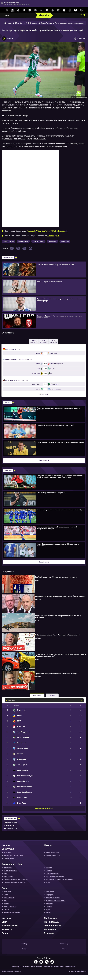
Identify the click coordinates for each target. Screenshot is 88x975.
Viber (38, 231)
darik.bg (38, 599)
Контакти (7, 929)
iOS (57, 236)
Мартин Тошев (23, 241)
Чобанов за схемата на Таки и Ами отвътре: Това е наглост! (57, 635)
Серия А (49, 870)
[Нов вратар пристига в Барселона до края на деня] (43, 431)
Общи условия (52, 925)
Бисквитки (50, 929)
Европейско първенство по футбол (59, 879)
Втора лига (52, 241)
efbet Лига (7, 852)
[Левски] (12, 10)
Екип (4, 922)
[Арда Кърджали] (30, 10)
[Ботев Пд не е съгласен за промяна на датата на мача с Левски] (43, 448)
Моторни (49, 903)
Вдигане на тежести (53, 897)
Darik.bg (24, 944)
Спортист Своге (38, 241)
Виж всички (43, 394)
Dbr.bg (64, 949)
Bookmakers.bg (9, 825)
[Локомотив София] (81, 10)
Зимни (6, 903)
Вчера (33, 341)
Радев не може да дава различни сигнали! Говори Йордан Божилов (60, 596)
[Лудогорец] (7, 10)
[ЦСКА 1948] (24, 10)
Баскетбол (50, 892)
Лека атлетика (9, 897)
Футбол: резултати (10, 828)
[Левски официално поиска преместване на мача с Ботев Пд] (43, 516)
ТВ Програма (51, 922)
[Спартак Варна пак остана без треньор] (43, 498)
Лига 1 (6, 873)
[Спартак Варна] (47, 10)
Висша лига (8, 867)
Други (48, 882)
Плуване (49, 906)
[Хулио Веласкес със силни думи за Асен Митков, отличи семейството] (43, 550)
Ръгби (48, 912)
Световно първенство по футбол (16, 879)
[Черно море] (58, 10)
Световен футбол (12, 864)
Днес (43, 341)
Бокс (5, 900)
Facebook (31, 231)
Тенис (6, 895)
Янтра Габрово (46, 23)
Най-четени (8, 470)
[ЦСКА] (18, 10)
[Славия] (52, 10)
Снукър (6, 909)
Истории (6, 918)
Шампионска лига (18, 360)
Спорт (5, 888)
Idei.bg (24, 949)
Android (50, 236)
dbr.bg (37, 580)
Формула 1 (50, 895)
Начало (9, 23)
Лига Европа (8, 876)
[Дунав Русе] (70, 10)
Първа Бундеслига (10, 870)
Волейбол (7, 892)
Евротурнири (9, 858)
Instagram (62, 231)
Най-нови (7, 403)
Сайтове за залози (10, 823)
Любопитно (50, 918)
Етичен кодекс (10, 925)
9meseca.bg (64, 944)
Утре (53, 341)
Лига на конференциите (55, 876)
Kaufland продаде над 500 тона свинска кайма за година (56, 577)
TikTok (53, 231)
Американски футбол (12, 912)
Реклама (49, 933)
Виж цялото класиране (43, 808)
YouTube (46, 231)
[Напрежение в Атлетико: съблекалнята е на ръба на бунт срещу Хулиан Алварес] (43, 533)
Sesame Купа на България (13, 855)
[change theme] (84, 15)
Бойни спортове (10, 906)
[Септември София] (41, 10)
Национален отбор (53, 855)
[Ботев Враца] (64, 10)
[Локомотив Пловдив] (75, 10)
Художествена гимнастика (55, 900)
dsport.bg (10, 38)
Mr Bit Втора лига (32, 23)
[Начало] (5, 23)
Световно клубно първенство (15, 882)
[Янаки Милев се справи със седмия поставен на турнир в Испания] (43, 414)
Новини (6, 845)
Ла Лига (12, 349)
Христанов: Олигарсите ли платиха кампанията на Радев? (56, 673)
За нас (5, 933)
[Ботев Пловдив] (35, 10)
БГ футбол (19, 23)
